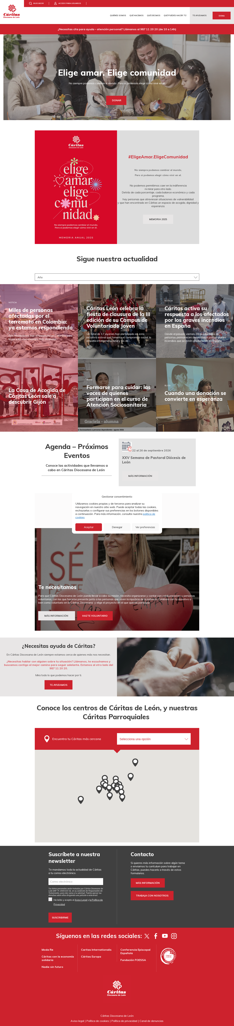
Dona (222, 16)
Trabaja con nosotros (152, 895)
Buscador (38, 3)
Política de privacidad (124, 1021)
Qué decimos (153, 15)
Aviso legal (77, 1021)
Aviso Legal (81, 900)
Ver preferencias (145, 527)
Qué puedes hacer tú (175, 15)
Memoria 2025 (158, 219)
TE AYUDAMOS (58, 684)
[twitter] (147, 936)
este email (93, 895)
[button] (135, 762)
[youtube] (165, 936)
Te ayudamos (199, 15)
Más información (140, 475)
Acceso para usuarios (69, 3)
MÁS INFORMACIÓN (56, 615)
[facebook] (156, 936)
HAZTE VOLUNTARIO (95, 615)
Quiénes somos (118, 15)
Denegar (117, 527)
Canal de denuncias (151, 1021)
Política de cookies (97, 1021)
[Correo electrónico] (75, 881)
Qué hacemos (137, 15)
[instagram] (174, 936)
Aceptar (89, 527)
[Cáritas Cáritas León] (12, 12)
